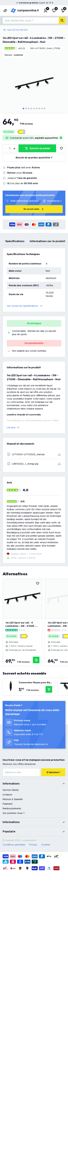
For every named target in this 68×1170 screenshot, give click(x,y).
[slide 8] (42, 108)
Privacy (33, 844)
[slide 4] (31, 108)
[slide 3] (28, 108)
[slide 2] (26, 108)
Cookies (45, 844)
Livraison (7, 794)
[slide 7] (39, 108)
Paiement (7, 803)
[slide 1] (23, 108)
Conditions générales (14, 844)
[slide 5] (34, 108)
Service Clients (11, 789)
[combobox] (31, 20)
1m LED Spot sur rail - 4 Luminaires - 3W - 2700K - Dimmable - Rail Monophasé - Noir (22, 624)
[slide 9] (44, 108)
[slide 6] (36, 108)
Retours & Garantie (13, 799)
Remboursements (12, 808)
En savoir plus (31, 209)
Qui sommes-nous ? (14, 813)
